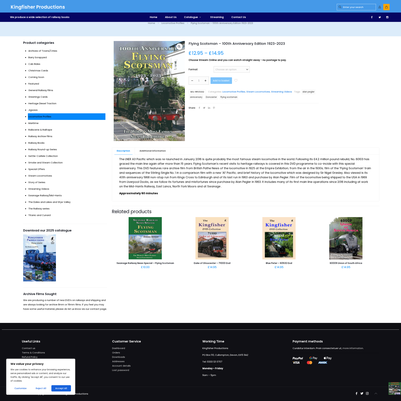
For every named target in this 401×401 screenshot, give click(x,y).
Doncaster (211, 97)
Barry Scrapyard (37, 57)
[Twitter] (362, 393)
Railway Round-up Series (42, 149)
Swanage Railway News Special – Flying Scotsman (145, 263)
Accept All (61, 388)
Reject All (41, 388)
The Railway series (38, 208)
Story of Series (36, 182)
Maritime (33, 123)
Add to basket (221, 80)
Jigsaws (33, 110)
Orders (116, 352)
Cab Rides (34, 64)
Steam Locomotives (258, 91)
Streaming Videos (281, 91)
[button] (179, 46)
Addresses (118, 361)
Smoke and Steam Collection (45, 162)
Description (123, 150)
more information (353, 348)
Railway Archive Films (40, 136)
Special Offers (36, 169)
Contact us (28, 348)
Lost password (120, 370)
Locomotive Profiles (172, 23)
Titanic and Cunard (39, 215)
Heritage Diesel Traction (42, 103)
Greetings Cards (38, 96)
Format (193, 69)
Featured (33, 83)
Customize (20, 388)
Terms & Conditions (33, 352)
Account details (121, 365)
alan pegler (308, 91)
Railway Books (36, 142)
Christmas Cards (38, 70)
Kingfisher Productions (38, 7)
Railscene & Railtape (40, 129)
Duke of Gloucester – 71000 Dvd (212, 263)
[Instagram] (367, 393)
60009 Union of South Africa (346, 263)
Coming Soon (36, 77)
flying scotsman (228, 97)
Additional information (153, 150)
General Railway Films (40, 90)
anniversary (196, 97)
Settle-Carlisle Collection (43, 156)
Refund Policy (29, 357)
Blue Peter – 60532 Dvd (279, 263)
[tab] (123, 150)
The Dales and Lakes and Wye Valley (49, 202)
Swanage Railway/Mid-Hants (45, 195)
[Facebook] (356, 393)
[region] (40, 377)
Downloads (118, 357)
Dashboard (118, 348)
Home (151, 23)
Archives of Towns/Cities (42, 50)
